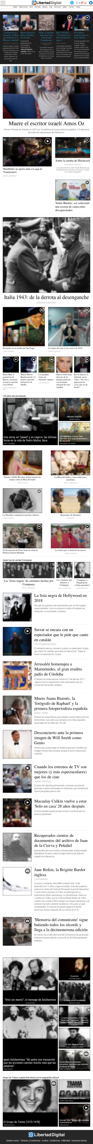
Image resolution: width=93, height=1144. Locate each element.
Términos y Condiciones (30, 1140)
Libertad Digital (46, 3)
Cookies (45, 1140)
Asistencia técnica (79, 1140)
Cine (50, 7)
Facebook (76, 3)
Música (45, 7)
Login (91, 3)
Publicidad (66, 1140)
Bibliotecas (23, 7)
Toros (78, 7)
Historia (38, 7)
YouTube (85, 3)
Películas (57, 7)
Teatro (71, 7)
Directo (72, 3)
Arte (31, 7)
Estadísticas (55, 1140)
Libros (15, 7)
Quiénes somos (12, 1140)
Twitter (79, 3)
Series (65, 7)
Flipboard (82, 2)
